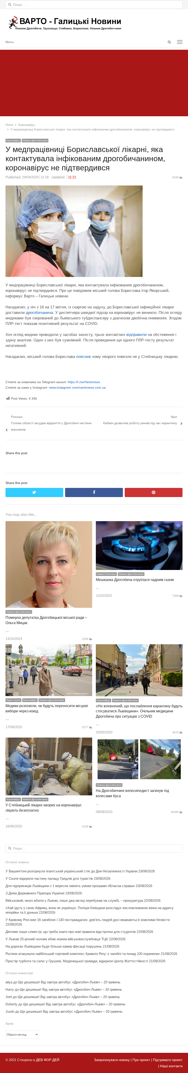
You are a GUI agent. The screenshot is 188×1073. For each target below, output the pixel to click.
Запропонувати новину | (113, 1060)
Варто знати (13, 700)
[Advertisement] (94, 82)
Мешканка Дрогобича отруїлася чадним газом (135, 580)
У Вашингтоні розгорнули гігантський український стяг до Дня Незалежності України (71, 871)
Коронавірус (13, 140)
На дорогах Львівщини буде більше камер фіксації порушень (54, 946)
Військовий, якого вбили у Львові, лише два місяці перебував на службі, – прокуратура (74, 900)
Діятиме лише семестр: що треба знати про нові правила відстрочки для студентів (71, 932)
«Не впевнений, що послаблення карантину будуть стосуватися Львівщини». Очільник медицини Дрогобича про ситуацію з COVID (139, 711)
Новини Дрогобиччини (35, 140)
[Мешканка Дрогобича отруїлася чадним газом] (139, 524)
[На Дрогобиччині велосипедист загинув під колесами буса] (139, 741)
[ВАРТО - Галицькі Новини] (94, 23)
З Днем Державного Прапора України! (35, 893)
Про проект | (142, 1060)
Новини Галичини (106, 574)
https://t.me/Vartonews (84, 382)
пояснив (83, 356)
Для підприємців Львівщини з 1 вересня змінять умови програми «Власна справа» (70, 886)
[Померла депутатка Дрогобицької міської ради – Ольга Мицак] (49, 524)
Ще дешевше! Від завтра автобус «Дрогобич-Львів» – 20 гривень (69, 982)
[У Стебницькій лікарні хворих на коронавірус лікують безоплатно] (49, 741)
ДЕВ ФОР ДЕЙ (47, 1060)
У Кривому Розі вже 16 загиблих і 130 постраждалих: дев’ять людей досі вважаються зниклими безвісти (88, 920)
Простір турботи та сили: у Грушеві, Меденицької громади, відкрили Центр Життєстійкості (77, 961)
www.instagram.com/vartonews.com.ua (77, 387)
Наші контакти (170, 1066)
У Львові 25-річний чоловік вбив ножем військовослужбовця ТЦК (57, 939)
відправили (136, 334)
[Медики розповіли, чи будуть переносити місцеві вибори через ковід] (49, 647)
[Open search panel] (169, 42)
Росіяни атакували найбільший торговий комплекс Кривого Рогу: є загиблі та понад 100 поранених (83, 954)
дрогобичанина (39, 312)
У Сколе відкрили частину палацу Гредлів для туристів (49, 878)
